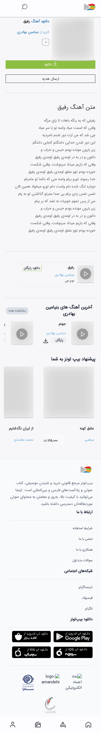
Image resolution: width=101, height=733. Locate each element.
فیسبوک (87, 598)
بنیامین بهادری (28, 32)
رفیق (71, 267)
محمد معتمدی (23, 440)
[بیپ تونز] (91, 7)
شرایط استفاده (83, 528)
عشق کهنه (87, 428)
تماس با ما (86, 539)
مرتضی (89, 440)
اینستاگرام (86, 587)
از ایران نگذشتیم (21, 428)
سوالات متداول (82, 560)
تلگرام (89, 608)
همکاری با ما (84, 550)
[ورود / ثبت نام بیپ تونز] (12, 724)
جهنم (62, 324)
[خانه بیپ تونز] (88, 724)
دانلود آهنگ (39, 21)
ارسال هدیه (50, 79)
